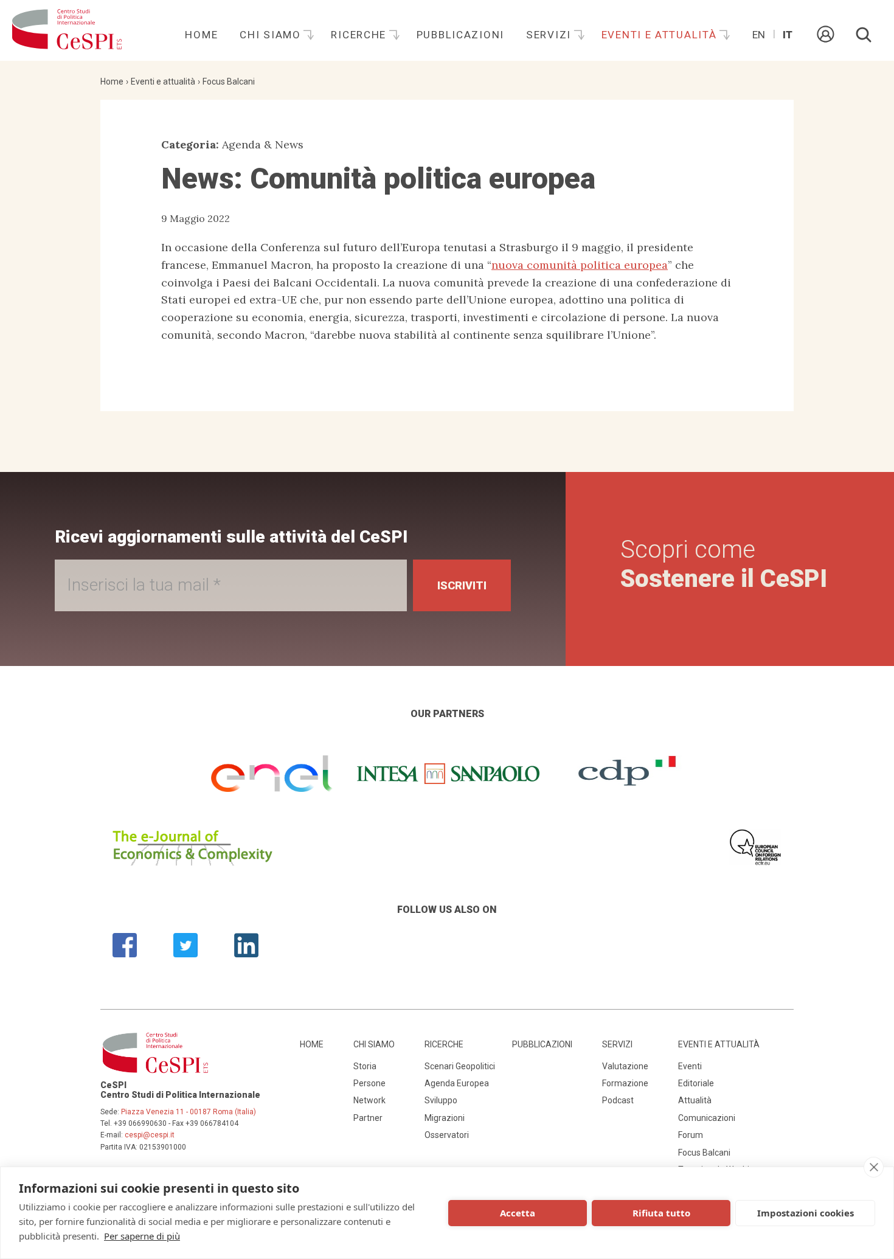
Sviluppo (440, 1100)
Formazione (625, 1083)
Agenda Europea (456, 1083)
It (787, 35)
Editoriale (696, 1083)
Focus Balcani (229, 81)
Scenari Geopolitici (459, 1066)
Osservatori (446, 1135)
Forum (690, 1135)
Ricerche (360, 35)
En (758, 35)
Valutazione (625, 1066)
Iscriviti (462, 585)
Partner (368, 1118)
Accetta (517, 1213)
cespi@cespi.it (150, 1135)
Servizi (550, 35)
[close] (874, 1167)
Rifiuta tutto (661, 1213)
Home (201, 35)
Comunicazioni (706, 1118)
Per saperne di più (142, 1236)
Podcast (618, 1100)
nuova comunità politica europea (579, 265)
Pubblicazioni (460, 35)
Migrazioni (444, 1118)
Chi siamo (272, 35)
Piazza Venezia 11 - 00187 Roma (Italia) (188, 1112)
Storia (364, 1066)
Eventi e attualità (661, 35)
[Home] (67, 30)
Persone (369, 1083)
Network (369, 1100)
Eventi (690, 1066)
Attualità (695, 1100)
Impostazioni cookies (805, 1213)
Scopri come (723, 564)
